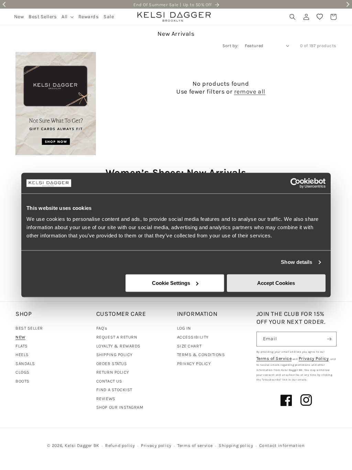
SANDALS (25, 363)
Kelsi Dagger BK (82, 445)
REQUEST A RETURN (117, 337)
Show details (296, 262)
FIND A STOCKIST (114, 389)
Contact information (282, 445)
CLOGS (22, 372)
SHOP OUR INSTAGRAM (120, 407)
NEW (20, 337)
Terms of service (195, 445)
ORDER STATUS (111, 363)
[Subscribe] (329, 339)
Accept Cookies (276, 283)
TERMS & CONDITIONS (201, 354)
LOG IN (184, 328)
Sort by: (230, 45)
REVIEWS (106, 398)
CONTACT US (109, 381)
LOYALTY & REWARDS (118, 346)
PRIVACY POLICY (194, 363)
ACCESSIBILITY (193, 337)
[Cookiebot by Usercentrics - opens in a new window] (295, 183)
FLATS (21, 346)
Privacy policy (156, 445)
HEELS (22, 354)
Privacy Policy (314, 358)
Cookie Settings (171, 283)
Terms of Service (274, 358)
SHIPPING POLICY (114, 354)
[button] (67, 16)
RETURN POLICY (112, 372)
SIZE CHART (189, 346)
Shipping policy (236, 445)
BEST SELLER (29, 328)
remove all (249, 91)
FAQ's (102, 328)
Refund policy (120, 445)
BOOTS (22, 381)
